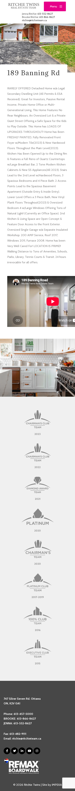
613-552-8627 (45, 13)
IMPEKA (57, 784)
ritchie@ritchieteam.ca (34, 20)
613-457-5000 (23, 714)
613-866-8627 (47, 17)
